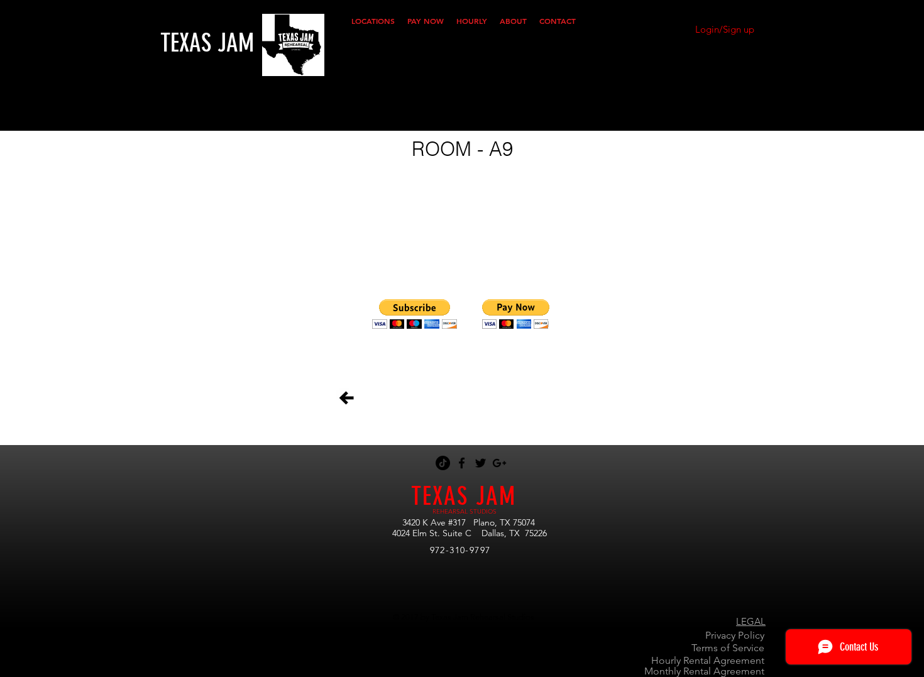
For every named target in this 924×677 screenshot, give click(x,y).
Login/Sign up (724, 29)
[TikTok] (443, 463)
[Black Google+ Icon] (499, 463)
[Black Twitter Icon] (480, 463)
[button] (373, 21)
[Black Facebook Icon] (461, 463)
